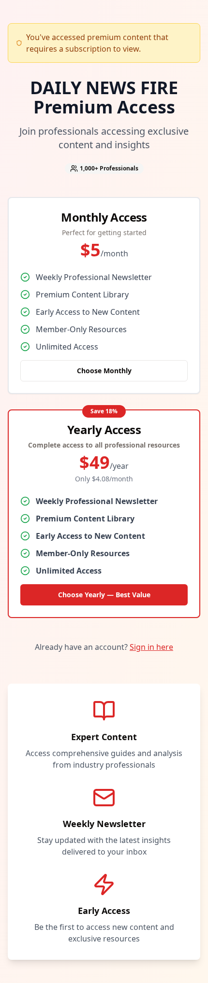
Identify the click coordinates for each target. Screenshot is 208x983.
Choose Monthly (104, 370)
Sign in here (151, 647)
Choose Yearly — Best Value (104, 594)
